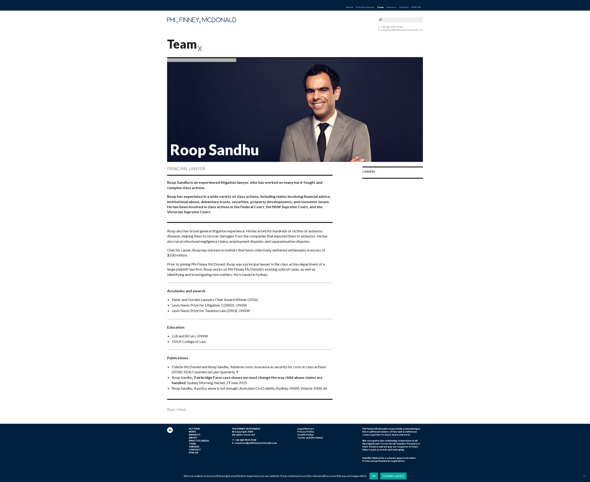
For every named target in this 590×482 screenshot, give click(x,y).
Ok (374, 476)
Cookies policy (393, 476)
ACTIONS (194, 428)
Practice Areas (365, 7)
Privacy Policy (305, 431)
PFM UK (416, 7)
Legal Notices (305, 428)
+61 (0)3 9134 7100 (391, 27)
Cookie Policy (305, 434)
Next (182, 409)
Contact (404, 7)
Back (171, 409)
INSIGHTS (194, 434)
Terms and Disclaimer (310, 437)
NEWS (192, 431)
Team (380, 7)
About (349, 7)
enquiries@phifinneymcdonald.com (402, 29)
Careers (391, 7)
